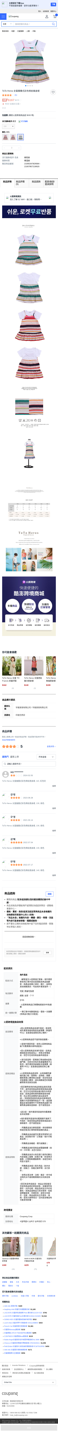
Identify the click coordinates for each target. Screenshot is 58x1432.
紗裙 (33, 1296)
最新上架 (14, 756)
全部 (4, 24)
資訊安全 (5, 1372)
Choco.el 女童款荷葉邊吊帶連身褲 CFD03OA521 (22, 1343)
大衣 (17, 1282)
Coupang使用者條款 (36, 1365)
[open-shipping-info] (28, 115)
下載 (53, 4)
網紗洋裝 (5, 1296)
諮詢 (50, 894)
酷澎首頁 (5, 31)
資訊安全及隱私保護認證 (21, 1372)
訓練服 (4, 1282)
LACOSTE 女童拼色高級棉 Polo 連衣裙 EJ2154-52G (23, 1313)
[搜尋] (53, 24)
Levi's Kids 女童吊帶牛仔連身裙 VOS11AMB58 (21, 1323)
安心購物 (49, 1369)
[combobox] (46, 757)
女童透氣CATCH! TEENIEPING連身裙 (18, 1333)
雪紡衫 (10, 1286)
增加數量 (4, 148)
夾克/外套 (25, 1282)
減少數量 (19, 148)
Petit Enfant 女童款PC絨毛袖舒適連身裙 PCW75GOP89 (24, 1346)
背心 (48, 1282)
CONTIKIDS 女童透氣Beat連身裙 (16, 1336)
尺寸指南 (24, 121)
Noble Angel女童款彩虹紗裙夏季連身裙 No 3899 (21, 1340)
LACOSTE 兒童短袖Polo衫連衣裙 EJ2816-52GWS (22, 1316)
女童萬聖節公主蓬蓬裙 (12, 1353)
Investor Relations (18, 1365)
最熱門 (5, 756)
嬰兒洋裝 (41, 1296)
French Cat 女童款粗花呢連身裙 (15, 1326)
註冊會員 (46, 11)
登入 (39, 11)
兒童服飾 (20, 31)
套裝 (11, 1282)
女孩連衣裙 (51, 1296)
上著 (28, 31)
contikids (14, 1296)
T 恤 (17, 1286)
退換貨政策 (6, 1369)
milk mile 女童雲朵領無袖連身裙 (15, 1350)
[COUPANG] (10, 1394)
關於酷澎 (5, 1365)
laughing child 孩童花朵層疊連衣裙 (17, 1309)
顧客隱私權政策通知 (35, 1369)
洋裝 (34, 31)
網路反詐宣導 (7, 1376)
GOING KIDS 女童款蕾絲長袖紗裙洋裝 (18, 1319)
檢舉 (47, 953)
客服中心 (53, 11)
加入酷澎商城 (39, 1372)
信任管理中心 (19, 1369)
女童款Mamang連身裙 (12, 1330)
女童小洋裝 (25, 1296)
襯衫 (3, 1286)
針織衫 (41, 1282)
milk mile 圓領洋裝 (11, 1306)
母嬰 (13, 31)
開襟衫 (34, 1282)
